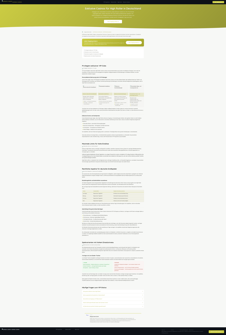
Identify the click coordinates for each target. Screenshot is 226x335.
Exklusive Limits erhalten (216, 331)
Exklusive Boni (113, 2)
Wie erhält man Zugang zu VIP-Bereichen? (92, 298)
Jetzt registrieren (217, 2)
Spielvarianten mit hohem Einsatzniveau (93, 56)
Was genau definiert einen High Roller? (92, 291)
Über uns (163, 329)
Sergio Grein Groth (94, 316)
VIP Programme (107, 2)
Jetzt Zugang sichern (112, 21)
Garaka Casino (15, 329)
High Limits (120, 2)
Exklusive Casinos (126, 2)
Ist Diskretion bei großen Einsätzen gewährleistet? (94, 306)
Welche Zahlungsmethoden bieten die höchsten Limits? (95, 302)
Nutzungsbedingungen (184, 329)
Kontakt (172, 329)
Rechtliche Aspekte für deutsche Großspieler (94, 54)
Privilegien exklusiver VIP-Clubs (91, 50)
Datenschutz (191, 329)
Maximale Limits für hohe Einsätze (92, 52)
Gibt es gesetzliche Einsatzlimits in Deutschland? (94, 295)
